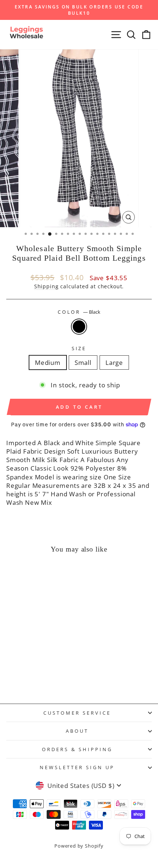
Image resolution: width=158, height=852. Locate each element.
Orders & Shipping (77, 749)
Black (79, 326)
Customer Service (77, 713)
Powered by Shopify (79, 846)
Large (114, 362)
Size (79, 348)
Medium (48, 362)
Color (79, 312)
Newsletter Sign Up (77, 767)
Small (83, 362)
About (77, 731)
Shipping (46, 286)
